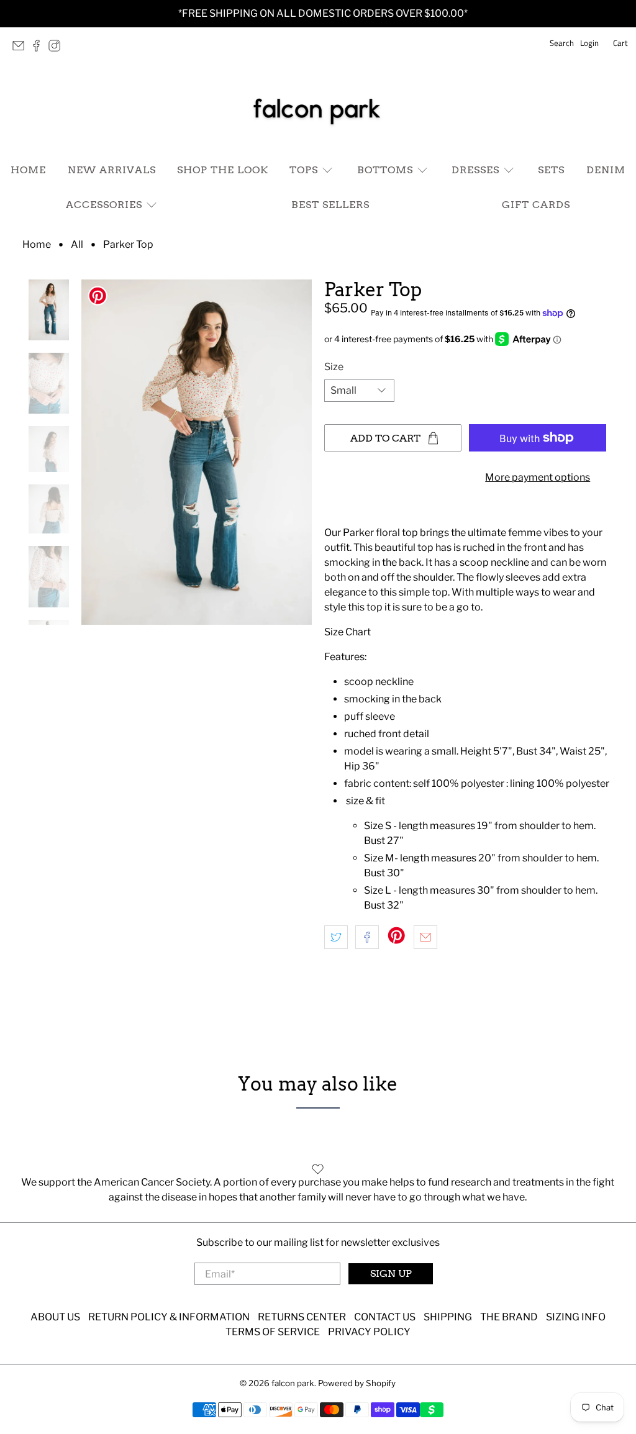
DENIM (605, 170)
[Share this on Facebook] (367, 937)
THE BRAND (509, 1317)
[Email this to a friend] (425, 937)
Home (36, 245)
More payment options (537, 477)
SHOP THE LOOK (222, 170)
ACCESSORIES (104, 205)
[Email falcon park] (21, 49)
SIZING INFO (576, 1317)
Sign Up (391, 1273)
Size (333, 367)
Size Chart (347, 632)
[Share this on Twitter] (336, 937)
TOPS (303, 170)
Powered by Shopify (357, 1383)
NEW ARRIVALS (112, 170)
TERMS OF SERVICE (272, 1332)
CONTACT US (385, 1317)
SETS (551, 170)
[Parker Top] (196, 452)
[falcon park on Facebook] (39, 49)
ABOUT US (55, 1317)
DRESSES (475, 170)
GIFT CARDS (536, 205)
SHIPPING (448, 1317)
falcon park (292, 1383)
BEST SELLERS (330, 205)
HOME (28, 170)
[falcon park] (318, 109)
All (77, 245)
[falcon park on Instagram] (57, 49)
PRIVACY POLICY (369, 1332)
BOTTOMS (385, 170)
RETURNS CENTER (302, 1317)
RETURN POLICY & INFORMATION (169, 1317)
